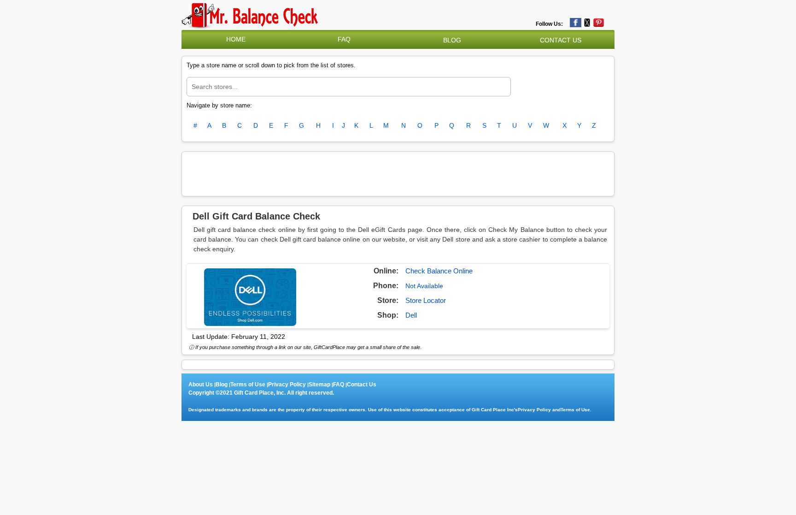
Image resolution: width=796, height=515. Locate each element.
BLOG (452, 40)
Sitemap (319, 384)
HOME (236, 39)
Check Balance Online (439, 271)
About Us (200, 384)
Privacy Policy (287, 384)
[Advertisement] (398, 172)
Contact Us (361, 384)
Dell (411, 315)
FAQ (344, 39)
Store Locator (425, 300)
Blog (222, 384)
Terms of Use (247, 384)
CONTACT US (560, 40)
